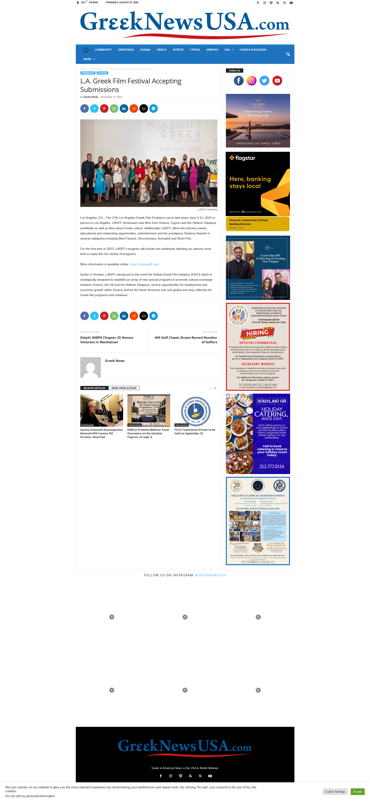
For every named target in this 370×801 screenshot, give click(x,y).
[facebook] (239, 81)
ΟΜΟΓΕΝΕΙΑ (126, 49)
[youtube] (277, 81)
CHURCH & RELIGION (253, 49)
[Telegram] (153, 108)
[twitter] (264, 81)
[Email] (143, 108)
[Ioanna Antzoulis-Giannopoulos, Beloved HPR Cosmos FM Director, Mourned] (101, 410)
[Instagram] (264, 3)
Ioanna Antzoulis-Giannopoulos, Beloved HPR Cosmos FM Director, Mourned (101, 433)
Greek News (91, 96)
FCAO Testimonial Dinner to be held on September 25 (195, 431)
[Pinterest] (104, 108)
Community (96, 68)
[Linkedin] (124, 108)
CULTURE (102, 73)
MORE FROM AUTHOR (124, 388)
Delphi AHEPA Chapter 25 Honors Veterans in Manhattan (106, 339)
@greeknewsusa (210, 575)
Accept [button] (357, 791)
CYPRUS (195, 49)
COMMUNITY (103, 49)
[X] (284, 3)
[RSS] (277, 3)
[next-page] (215, 388)
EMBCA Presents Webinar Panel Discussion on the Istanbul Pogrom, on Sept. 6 (148, 433)
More (87, 59)
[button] (288, 54)
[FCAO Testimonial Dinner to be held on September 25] (196, 410)
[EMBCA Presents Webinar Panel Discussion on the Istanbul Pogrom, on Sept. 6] (148, 410)
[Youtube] (291, 3)
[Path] (271, 3)
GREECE (162, 49)
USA (227, 49)
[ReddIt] (134, 108)
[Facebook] (258, 3)
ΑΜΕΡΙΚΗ (212, 49)
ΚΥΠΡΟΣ (178, 49)
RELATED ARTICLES (94, 388)
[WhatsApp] (114, 108)
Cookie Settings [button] (335, 791)
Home (83, 68)
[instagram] (252, 81)
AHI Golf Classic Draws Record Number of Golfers (186, 339)
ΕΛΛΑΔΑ (145, 49)
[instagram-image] (112, 616)
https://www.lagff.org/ (144, 264)
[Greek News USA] (185, 25)
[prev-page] (210, 388)
